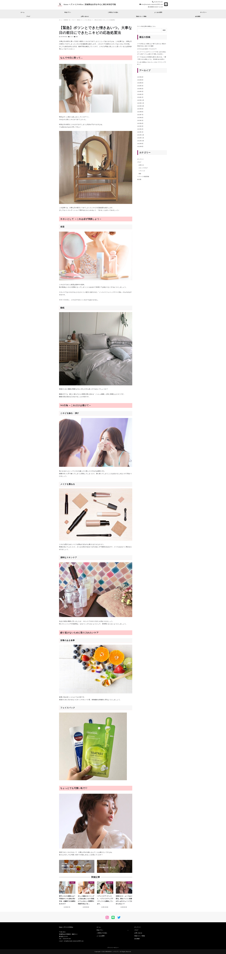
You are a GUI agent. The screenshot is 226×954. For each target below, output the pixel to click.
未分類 (139, 179)
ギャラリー (140, 159)
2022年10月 (140, 140)
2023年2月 (140, 129)
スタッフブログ (143, 168)
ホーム (99, 927)
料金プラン (100, 930)
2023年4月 (140, 123)
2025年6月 (140, 77)
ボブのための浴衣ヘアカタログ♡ (147, 49)
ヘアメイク (142, 170)
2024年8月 (140, 80)
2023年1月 (140, 132)
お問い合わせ (138, 933)
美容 (76, 36)
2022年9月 (140, 143)
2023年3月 (140, 126)
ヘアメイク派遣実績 (143, 176)
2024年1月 (140, 97)
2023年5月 (140, 120)
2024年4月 (140, 88)
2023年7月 (140, 114)
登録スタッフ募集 (139, 936)
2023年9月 (140, 109)
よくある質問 (101, 936)
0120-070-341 (158, 2)
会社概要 (137, 938)
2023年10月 (140, 106)
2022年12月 (140, 135)
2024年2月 (140, 94)
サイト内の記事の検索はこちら (146, 26)
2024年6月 (140, 83)
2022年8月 (140, 146)
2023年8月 (140, 111)
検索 (164, 30)
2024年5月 (140, 85)
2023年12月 (140, 100)
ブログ (71, 36)
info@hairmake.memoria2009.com (152, 4)
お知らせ (141, 165)
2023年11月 (140, 103)
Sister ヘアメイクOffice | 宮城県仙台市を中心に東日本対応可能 (90, 4)
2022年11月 (140, 138)
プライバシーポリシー (113, 947)
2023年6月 (140, 117)
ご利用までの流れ (102, 933)
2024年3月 (140, 91)
